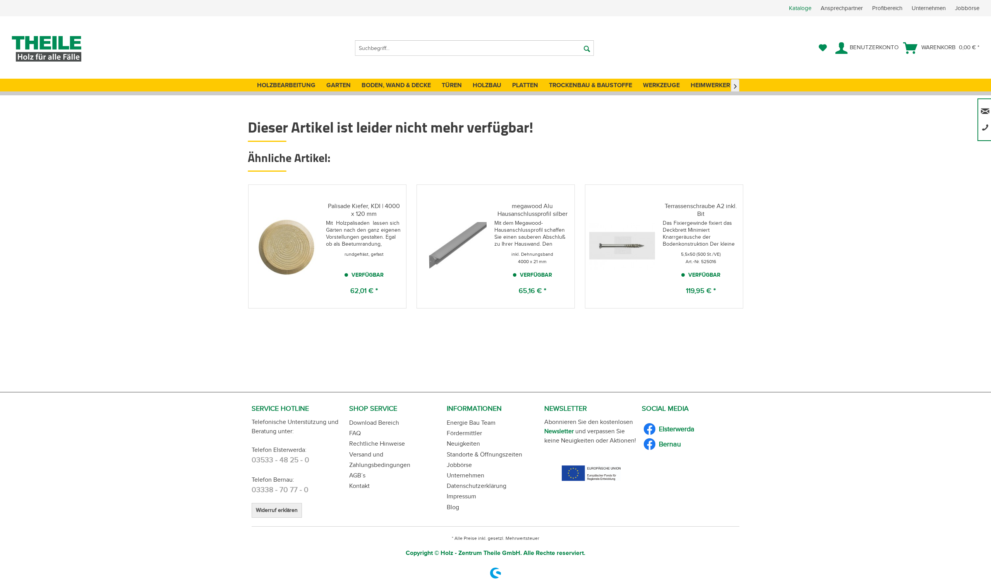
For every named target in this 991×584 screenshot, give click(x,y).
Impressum (461, 496)
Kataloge (800, 8)
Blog (453, 507)
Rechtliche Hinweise (377, 443)
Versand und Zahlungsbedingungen (379, 459)
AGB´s (357, 475)
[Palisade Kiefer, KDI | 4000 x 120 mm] (285, 246)
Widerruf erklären (277, 510)
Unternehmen (929, 8)
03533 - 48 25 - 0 (280, 460)
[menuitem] (890, 8)
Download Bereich (374, 422)
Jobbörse (967, 8)
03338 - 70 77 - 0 (280, 490)
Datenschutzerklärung (476, 485)
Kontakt (359, 485)
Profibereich (888, 8)
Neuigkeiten (463, 443)
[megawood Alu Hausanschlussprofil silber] (454, 246)
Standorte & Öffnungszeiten (484, 454)
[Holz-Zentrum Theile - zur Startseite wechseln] (59, 49)
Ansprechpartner (842, 8)
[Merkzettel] (823, 48)
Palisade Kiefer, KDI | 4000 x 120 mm (364, 210)
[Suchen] (587, 48)
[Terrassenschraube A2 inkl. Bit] (622, 246)
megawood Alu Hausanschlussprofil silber (532, 210)
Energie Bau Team (471, 422)
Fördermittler (464, 433)
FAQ (355, 433)
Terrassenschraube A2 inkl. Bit (701, 210)
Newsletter (559, 431)
